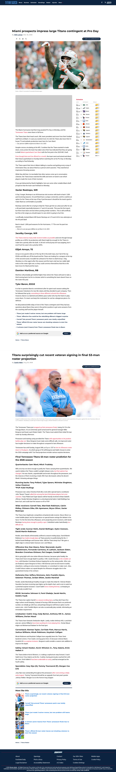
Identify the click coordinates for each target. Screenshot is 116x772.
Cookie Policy (95, 759)
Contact (59, 756)
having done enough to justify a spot (34, 522)
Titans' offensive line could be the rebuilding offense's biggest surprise (42, 316)
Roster (48, 2)
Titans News (25, 340)
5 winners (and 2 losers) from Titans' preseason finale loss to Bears (41, 327)
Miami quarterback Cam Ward (31, 152)
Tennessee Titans (21, 132)
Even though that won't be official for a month (30, 156)
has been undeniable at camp (42, 659)
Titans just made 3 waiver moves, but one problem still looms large (41, 313)
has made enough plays (30, 538)
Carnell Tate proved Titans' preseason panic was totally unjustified (41, 319)
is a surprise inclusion (31, 641)
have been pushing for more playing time (46, 623)
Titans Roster (25, 742)
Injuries (54, 2)
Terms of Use (77, 759)
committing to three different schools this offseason (48, 293)
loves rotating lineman (52, 587)
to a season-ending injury (44, 600)
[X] (105, 2)
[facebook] (101, 2)
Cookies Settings (78, 763)
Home (17, 340)
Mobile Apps (95, 756)
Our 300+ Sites (78, 756)
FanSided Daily (21, 759)
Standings (41, 2)
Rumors (26, 2)
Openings (37, 756)
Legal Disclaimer (21, 763)
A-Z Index (60, 763)
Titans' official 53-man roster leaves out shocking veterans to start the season (42, 323)
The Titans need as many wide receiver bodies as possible (35, 238)
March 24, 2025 (41, 143)
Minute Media (13, 767)
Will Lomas (18, 35)
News (20, 2)
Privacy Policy (61, 759)
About (18, 756)
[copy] (26, 39)
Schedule (33, 2)
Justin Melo (18, 362)
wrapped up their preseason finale (45, 427)
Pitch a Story (38, 759)
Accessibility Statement (42, 763)
